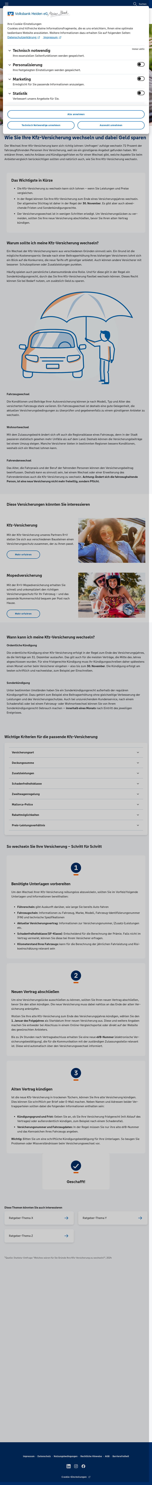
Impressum (50, 37)
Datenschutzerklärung (22, 37)
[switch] (141, 64)
